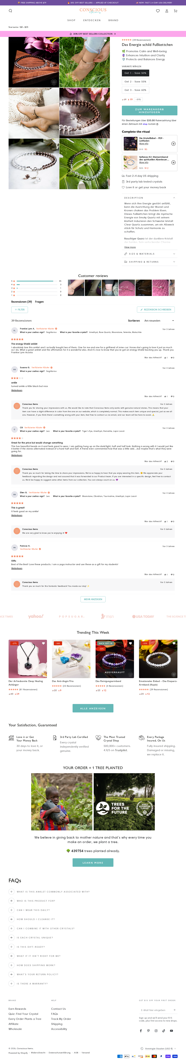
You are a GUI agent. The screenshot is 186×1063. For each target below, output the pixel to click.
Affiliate (14, 1024)
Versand (86, 1052)
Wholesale (15, 1029)
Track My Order (61, 1019)
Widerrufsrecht (38, 1052)
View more (130, 247)
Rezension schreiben (159, 310)
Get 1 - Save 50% (136, 73)
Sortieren (134, 320)
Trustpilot (121, 750)
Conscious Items (25, 1048)
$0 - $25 (24, 26)
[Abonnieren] (176, 1010)
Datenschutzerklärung (60, 1052)
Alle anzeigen (93, 708)
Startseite (13, 26)
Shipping (56, 1024)
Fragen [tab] (39, 302)
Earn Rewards (17, 1008)
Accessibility (59, 1029)
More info (143, 143)
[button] (10, 11)
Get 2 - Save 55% (136, 81)
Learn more (93, 862)
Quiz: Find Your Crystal (23, 1013)
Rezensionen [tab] (21, 302)
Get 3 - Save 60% (136, 90)
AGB (76, 1052)
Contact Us (58, 1008)
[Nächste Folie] (172, 288)
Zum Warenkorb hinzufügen (149, 110)
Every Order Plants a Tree (25, 1019)
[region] (121, 288)
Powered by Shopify (18, 1053)
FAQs (54, 1013)
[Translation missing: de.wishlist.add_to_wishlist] (105, 40)
